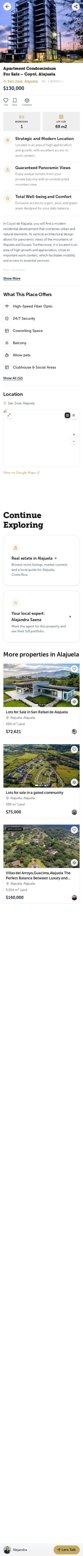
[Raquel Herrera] (74, 731)
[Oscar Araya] (74, 898)
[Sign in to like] (5, 100)
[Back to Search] (7, 6)
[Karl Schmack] (74, 812)
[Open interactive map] (41, 438)
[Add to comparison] (74, 701)
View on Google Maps (19, 473)
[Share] (76, 6)
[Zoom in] (74, 434)
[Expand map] (9, 415)
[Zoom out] (74, 441)
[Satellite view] (73, 415)
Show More (11, 278)
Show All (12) (13, 378)
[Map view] (67, 415)
